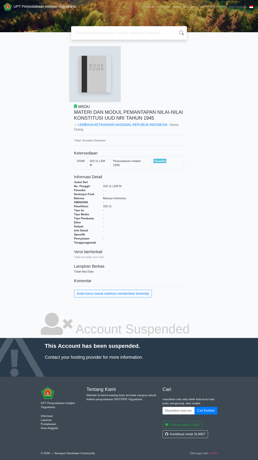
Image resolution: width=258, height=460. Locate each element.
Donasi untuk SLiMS (185, 425)
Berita (176, 6)
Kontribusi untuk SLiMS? (187, 434)
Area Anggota (237, 6)
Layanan (46, 420)
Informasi (163, 6)
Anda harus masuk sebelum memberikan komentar (113, 293)
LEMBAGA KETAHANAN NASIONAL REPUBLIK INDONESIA (122, 124)
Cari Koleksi (206, 410)
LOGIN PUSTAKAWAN (211, 6)
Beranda (148, 6)
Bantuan (188, 6)
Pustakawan (48, 424)
